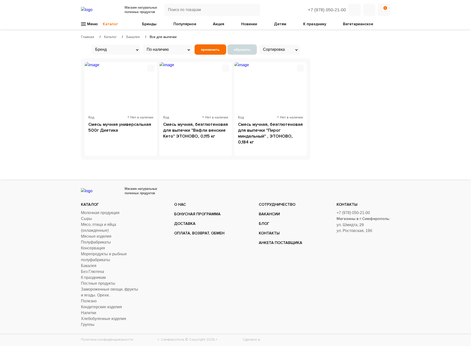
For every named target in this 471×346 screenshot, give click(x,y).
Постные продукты (98, 283)
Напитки (88, 313)
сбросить (242, 49)
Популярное (184, 24)
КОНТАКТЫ (347, 204)
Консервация (93, 248)
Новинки (249, 24)
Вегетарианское (358, 24)
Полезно (89, 301)
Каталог (90, 204)
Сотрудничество (277, 204)
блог (264, 223)
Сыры (86, 219)
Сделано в (252, 339)
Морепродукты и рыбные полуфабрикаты (104, 257)
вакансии (269, 214)
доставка (185, 223)
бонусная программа (197, 214)
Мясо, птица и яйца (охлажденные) (98, 227)
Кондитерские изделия (101, 307)
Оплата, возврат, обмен (199, 233)
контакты (269, 233)
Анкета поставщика (280, 242)
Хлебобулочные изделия (103, 319)
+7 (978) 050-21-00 (327, 9)
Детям (280, 24)
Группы (87, 324)
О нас (180, 204)
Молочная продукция (100, 213)
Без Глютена (92, 271)
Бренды (149, 24)
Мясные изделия (96, 236)
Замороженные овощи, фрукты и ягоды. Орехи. (109, 292)
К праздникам (93, 277)
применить (210, 49)
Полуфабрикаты (96, 242)
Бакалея (88, 266)
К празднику (314, 24)
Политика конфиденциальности (107, 339)
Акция (218, 24)
